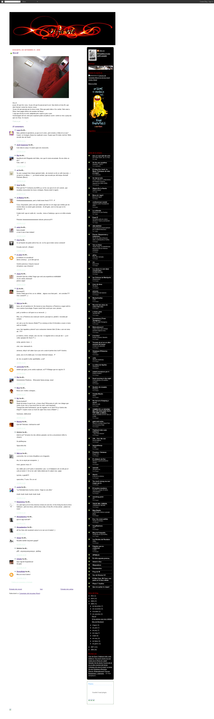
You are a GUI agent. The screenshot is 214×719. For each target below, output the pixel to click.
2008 (92, 604)
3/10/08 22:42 (21, 498)
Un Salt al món (98, 178)
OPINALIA (96, 555)
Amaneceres (96, 279)
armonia (95, 291)
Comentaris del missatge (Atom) (29, 593)
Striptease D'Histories (100, 351)
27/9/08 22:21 (21, 141)
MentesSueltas (98, 298)
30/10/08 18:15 (21, 578)
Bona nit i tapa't (98, 195)
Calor (94, 299)
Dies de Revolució (98, 622)
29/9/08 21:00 (21, 384)
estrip (19, 227)
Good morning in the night (102, 378)
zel (18, 170)
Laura (19, 130)
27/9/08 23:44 (21, 151)
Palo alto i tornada (98, 257)
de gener (95, 644)
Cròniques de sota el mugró (97, 667)
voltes (94, 541)
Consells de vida (98, 272)
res (94, 262)
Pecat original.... (97, 440)
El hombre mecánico (100, 488)
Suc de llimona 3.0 (99, 575)
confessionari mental (100, 202)
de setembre (96, 614)
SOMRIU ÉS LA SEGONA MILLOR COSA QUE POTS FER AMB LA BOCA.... (102, 411)
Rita (18, 155)
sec (94, 498)
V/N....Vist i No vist (99, 439)
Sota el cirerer (97, 190)
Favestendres (97, 568)
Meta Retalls (97, 510)
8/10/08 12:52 (21, 523)
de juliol (95, 628)
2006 (92, 650)
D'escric (91, 671)
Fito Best (95, 286)
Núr (18, 398)
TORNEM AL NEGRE (99, 505)
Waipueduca (97, 565)
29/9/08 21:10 (21, 394)
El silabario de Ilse (99, 459)
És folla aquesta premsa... (101, 558)
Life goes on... (97, 469)
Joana (19, 274)
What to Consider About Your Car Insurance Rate (101, 424)
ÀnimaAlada (21, 571)
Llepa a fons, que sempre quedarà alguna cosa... (100, 329)
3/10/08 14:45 (21, 483)
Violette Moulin (98, 394)
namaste (95, 468)
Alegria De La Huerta (100, 188)
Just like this (96, 313)
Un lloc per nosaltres (100, 162)
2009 (92, 601)
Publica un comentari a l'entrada (22, 582)
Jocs (94, 527)
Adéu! (94, 395)
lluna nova (96, 264)
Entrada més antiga (67, 589)
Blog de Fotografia (99, 533)
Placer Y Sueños (98, 583)
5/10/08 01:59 (21, 513)
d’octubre (95, 611)
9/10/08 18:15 (21, 544)
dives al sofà (96, 404)
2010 (92, 598)
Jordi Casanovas (22, 145)
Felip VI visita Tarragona (100, 322)
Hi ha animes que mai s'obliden (102, 619)
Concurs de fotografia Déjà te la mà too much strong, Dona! (99, 78)
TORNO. (95, 353)
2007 (92, 647)
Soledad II (96, 366)
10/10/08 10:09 (21, 555)
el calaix (19, 255)
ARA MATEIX (97, 226)
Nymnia (19, 421)
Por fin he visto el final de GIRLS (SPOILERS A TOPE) (101, 239)
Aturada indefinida (98, 360)
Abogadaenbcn (22, 517)
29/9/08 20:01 (21, 373)
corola (19, 487)
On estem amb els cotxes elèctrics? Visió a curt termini (101, 220)
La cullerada (97, 210)
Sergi (18, 185)
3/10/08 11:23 (21, 449)
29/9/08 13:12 (21, 270)
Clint (18, 240)
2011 (92, 596)
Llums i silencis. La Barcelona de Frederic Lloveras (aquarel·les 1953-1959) (102, 181)
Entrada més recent (15, 589)
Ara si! (94, 616)
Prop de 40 (96, 572)
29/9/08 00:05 (21, 251)
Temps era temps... (98, 521)
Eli (18, 288)
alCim (95, 255)
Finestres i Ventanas (99, 452)
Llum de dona (97, 284)
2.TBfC (95, 447)
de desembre (96, 606)
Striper (19, 538)
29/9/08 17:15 (21, 299)
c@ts (94, 358)
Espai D (95, 217)
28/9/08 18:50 (21, 236)
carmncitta (20, 367)
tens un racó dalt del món (101, 156)
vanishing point (98, 497)
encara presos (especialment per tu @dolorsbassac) (101, 228)
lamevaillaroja (97, 445)
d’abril (94, 636)
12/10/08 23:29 (21, 568)
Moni (18, 388)
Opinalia (91, 663)
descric (95, 474)
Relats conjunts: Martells (100, 337)
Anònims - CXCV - (98, 164)
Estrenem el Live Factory (100, 212)
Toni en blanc (97, 245)
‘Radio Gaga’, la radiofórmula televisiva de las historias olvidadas (101, 248)
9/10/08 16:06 (21, 534)
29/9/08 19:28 (21, 363)
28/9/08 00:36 (21, 166)
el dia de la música (98, 476)
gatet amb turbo (98, 421)
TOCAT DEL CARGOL (100, 503)
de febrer (95, 641)
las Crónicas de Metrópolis (102, 277)
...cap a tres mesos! (98, 433)
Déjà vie (19, 303)
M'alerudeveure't (99, 671)
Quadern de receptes (100, 387)
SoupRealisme (98, 526)
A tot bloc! (96, 336)
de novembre (96, 609)
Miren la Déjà (92, 84)
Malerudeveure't (98, 327)
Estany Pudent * (97, 373)
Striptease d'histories (100, 669)
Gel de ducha (98, 663)
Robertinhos (21, 502)
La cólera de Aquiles (100, 365)
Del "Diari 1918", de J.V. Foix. (101, 157)
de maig (95, 633)
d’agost (95, 625)
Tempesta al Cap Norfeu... (100, 534)
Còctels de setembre (99, 346)
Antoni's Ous (97, 562)
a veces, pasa (97, 312)
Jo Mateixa (20, 198)
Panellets (95, 389)
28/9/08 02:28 (21, 181)
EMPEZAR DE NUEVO (99, 293)
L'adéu (95, 550)
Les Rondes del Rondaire (101, 539)
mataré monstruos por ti (101, 372)
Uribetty (19, 559)
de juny (95, 630)
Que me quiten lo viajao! (101, 587)
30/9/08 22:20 (21, 418)
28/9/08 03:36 (21, 194)
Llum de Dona (92, 656)
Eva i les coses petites (100, 519)
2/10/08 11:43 (21, 428)
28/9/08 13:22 (21, 223)
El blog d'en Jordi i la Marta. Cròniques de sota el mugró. (101, 171)
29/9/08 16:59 (21, 285)
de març (95, 638)
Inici (41, 589)
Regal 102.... (96, 454)
